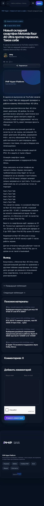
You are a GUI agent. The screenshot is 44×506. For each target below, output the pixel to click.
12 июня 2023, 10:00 (13, 25)
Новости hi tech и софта (15, 21)
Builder (15, 464)
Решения (6, 464)
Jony (11, 54)
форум (30, 457)
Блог (33, 464)
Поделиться (23, 65)
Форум (6, 468)
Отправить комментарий (14, 418)
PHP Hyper (5, 455)
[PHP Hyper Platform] (12, 443)
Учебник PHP (25, 464)
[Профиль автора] (5, 55)
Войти (39, 3)
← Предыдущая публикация (15, 286)
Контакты (15, 468)
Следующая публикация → (14, 293)
